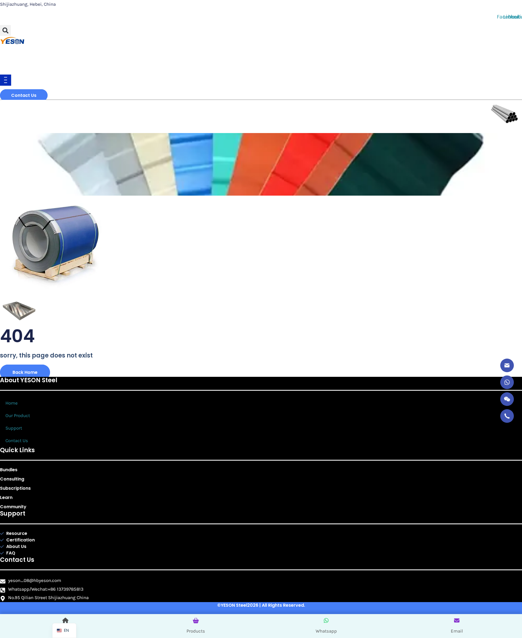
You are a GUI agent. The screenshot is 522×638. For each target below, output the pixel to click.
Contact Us (16, 440)
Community (13, 507)
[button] (5, 30)
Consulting (12, 479)
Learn (6, 497)
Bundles (8, 470)
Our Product (17, 415)
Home (11, 403)
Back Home (25, 372)
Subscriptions (15, 488)
